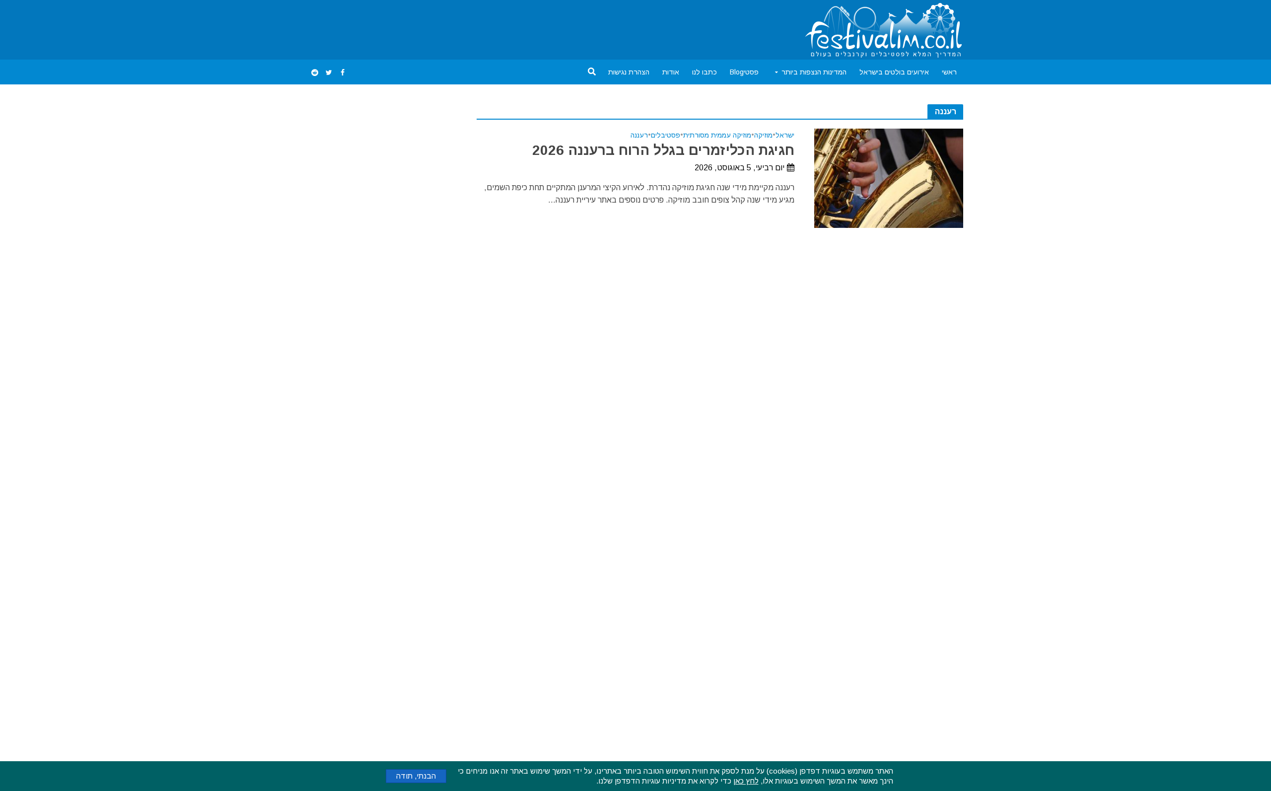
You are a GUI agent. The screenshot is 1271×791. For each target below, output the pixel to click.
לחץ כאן (746, 781)
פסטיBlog (744, 72)
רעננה (639, 135)
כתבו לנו (704, 72)
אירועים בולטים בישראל (894, 72)
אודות (670, 72)
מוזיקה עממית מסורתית (717, 135)
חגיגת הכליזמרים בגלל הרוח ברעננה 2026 (663, 150)
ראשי (949, 72)
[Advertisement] (488, 27)
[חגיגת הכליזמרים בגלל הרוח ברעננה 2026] (888, 177)
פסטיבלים (665, 135)
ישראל (785, 135)
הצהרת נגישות (628, 72)
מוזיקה (763, 135)
